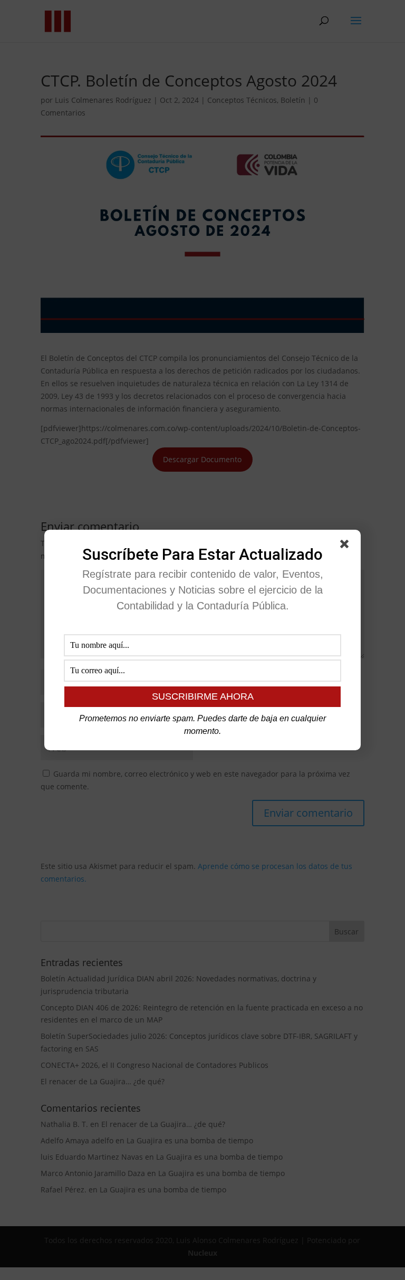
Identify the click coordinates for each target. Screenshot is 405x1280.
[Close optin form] (346, 546)
